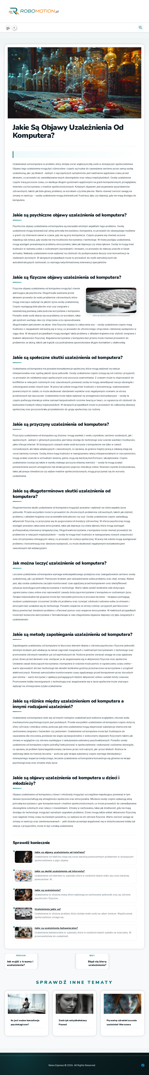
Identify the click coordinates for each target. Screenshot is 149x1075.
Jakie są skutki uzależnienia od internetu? (60, 871)
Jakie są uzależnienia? (48, 890)
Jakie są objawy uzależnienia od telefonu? (60, 852)
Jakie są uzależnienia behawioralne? (56, 928)
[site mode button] (14, 27)
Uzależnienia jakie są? (48, 909)
